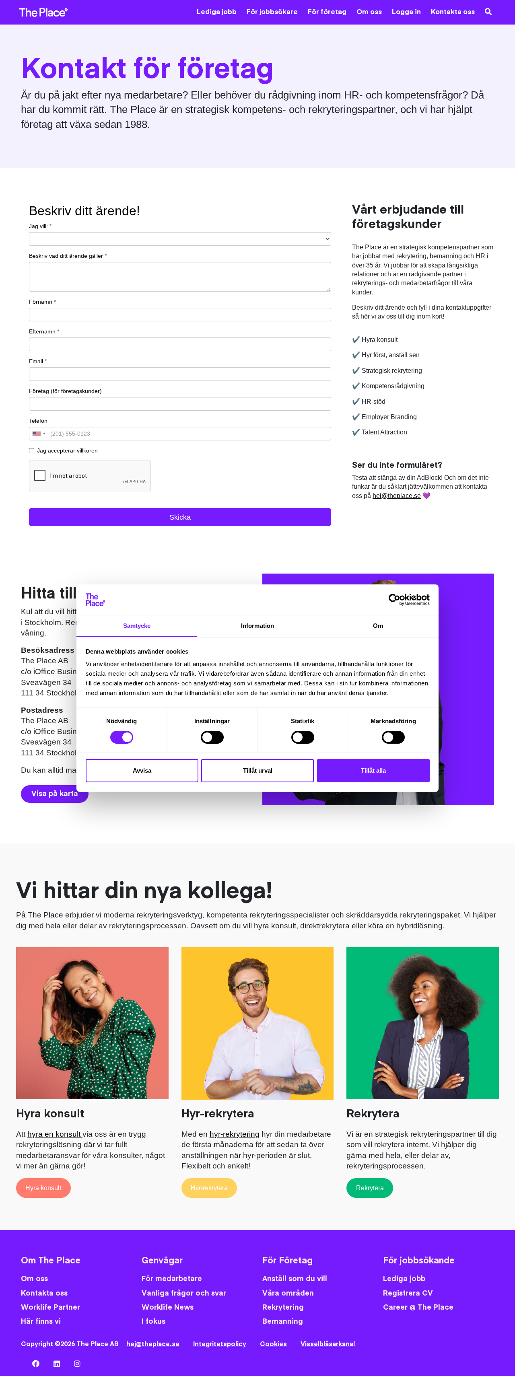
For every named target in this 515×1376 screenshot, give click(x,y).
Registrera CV (408, 1293)
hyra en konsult (54, 1134)
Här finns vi (41, 1321)
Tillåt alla (373, 770)
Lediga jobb (217, 12)
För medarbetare (172, 1279)
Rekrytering (283, 1307)
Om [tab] (378, 625)
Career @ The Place (418, 1307)
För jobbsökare (272, 12)
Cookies (273, 1344)
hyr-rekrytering (235, 1134)
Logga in (406, 12)
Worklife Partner (50, 1307)
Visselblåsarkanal (328, 1344)
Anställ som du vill (294, 1279)
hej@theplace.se (397, 495)
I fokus (153, 1321)
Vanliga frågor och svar (184, 1293)
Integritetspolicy (219, 1344)
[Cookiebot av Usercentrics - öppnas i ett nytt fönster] (394, 600)
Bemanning (282, 1321)
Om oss (369, 12)
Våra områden (288, 1293)
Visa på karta (54, 794)
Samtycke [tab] (137, 625)
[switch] (212, 737)
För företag (327, 12)
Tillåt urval (257, 770)
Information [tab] (257, 625)
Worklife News (168, 1307)
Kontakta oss (453, 12)
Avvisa (142, 770)
